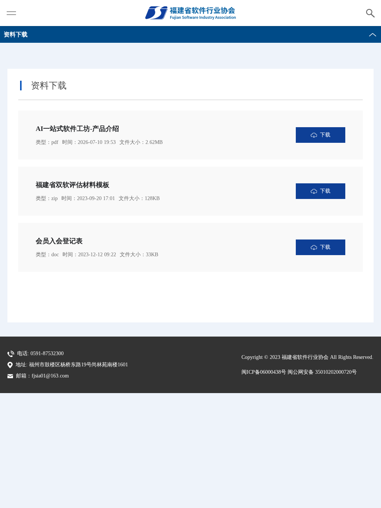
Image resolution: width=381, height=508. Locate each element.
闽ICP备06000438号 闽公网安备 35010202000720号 (299, 372)
